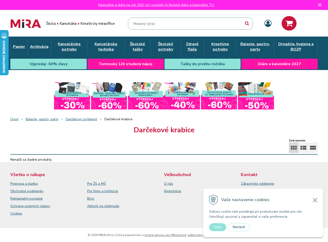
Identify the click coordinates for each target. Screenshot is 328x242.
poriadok (36, 198)
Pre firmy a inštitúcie (102, 191)
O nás (168, 183)
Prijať (218, 227)
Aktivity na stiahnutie (103, 206)
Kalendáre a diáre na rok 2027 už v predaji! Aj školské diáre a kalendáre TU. (156, 5)
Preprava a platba (24, 183)
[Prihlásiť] (268, 24)
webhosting (196, 235)
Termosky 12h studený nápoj (125, 64)
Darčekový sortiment (81, 119)
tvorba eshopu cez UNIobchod (165, 235)
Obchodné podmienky (26, 191)
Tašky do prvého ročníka (202, 64)
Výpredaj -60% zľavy (48, 64)
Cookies (16, 213)
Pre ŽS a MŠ (96, 183)
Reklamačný (20, 198)
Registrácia (172, 191)
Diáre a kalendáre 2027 (279, 64)
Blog (90, 198)
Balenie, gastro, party (42, 119)
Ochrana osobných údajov (30, 206)
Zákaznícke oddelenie (257, 183)
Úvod (14, 119)
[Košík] (289, 23)
